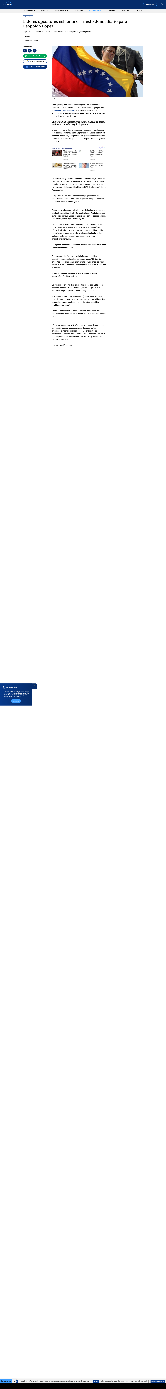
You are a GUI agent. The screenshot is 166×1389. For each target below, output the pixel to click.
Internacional (95, 11)
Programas (150, 4)
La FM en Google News (37, 61)
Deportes (125, 11)
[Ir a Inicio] (7, 4)
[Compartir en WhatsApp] (35, 50)
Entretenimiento (61, 11)
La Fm (27, 36)
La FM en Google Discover (37, 66)
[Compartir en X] (30, 50)
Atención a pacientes (120, 1381)
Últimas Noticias (6, 1381)
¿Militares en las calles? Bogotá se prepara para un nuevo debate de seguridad (86, 1381)
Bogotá (59, 1381)
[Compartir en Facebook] (25, 50)
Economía (79, 11)
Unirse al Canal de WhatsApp (36, 56)
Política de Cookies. (15, 696)
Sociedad (139, 11)
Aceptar (16, 701)
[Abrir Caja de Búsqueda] (162, 4)
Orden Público (29, 11)
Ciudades (111, 11)
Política (44, 11)
